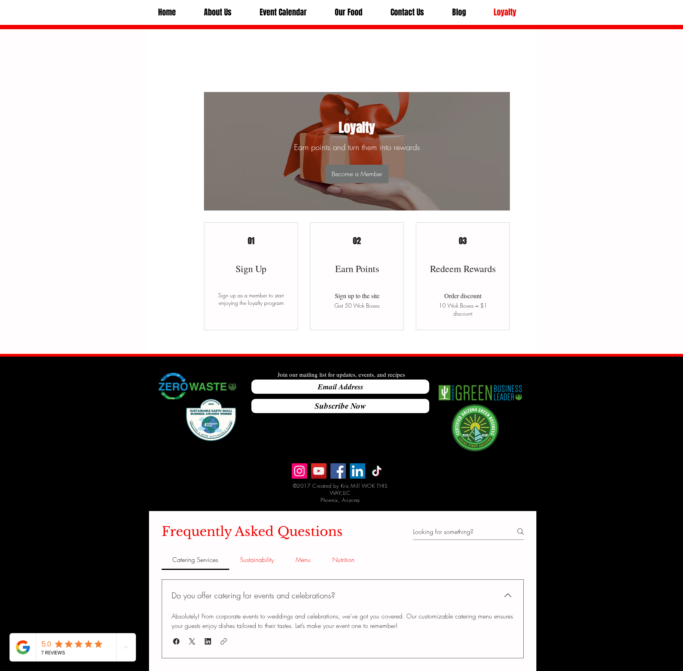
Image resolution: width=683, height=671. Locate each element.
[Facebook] (338, 471)
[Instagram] (299, 471)
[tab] (195, 559)
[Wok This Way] (318, 471)
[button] (217, 12)
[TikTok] (377, 471)
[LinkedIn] (357, 471)
